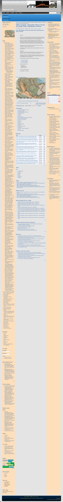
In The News (5, 26)
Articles (5, 333)
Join (5, 474)
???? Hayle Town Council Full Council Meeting (25, 241)
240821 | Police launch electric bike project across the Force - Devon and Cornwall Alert (9, 89)
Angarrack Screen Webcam (52, 28)
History (6, 465)
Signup (6, 476)
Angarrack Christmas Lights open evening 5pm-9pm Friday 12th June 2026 (54, 80)
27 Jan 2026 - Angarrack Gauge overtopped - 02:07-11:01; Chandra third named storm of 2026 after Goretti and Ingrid (54, 149)
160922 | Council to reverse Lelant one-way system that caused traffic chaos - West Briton (9, 162)
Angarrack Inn (7, 439)
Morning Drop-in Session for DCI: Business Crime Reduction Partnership (29, 235)
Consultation (51, 141)
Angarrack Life (8, 9)
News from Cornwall (6, 24)
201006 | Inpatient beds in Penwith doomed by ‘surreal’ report (9, 448)
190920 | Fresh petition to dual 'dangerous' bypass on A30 (9, 224)
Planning (11, 467)
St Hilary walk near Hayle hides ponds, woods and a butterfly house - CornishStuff (31, 208)
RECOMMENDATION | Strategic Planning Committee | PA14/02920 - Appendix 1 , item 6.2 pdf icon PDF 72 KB (10, 370)
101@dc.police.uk (51, 36)
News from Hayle (6, 42)
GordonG (19, 116)
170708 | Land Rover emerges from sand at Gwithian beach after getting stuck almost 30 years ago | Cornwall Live (9, 186)
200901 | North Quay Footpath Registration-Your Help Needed (9, 71)
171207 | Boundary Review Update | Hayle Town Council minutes (9, 127)
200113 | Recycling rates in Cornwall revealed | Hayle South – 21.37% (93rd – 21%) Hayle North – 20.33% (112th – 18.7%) (9, 138)
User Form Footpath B (24, 61)
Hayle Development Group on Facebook (24, 117)
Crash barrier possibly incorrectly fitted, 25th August (26, 225)
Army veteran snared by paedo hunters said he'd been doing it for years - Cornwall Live (31, 209)
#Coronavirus (5, 460)
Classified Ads (6, 335)
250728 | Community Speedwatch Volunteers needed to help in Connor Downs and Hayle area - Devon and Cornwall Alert (9, 100)
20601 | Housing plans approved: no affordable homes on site (8, 249)
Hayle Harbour (6, 294)
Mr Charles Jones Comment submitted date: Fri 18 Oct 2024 (54, 134)
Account (6, 473)
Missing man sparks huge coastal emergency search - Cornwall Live (28, 201)
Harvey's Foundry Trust (7, 300)
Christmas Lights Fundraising (9, 430)
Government (4, 463)
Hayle (12, 463)
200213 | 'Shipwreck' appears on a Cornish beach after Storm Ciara (9, 108)
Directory (5, 336)
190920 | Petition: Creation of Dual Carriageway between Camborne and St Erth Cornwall (9, 228)
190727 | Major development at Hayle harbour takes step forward (27, 184)
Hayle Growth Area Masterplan (9, 320)
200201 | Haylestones (8, 125)
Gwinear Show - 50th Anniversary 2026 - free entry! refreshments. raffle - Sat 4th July (54, 44)
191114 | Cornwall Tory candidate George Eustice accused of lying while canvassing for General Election (9, 134)
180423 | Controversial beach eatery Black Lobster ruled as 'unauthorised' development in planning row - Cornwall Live (9, 206)
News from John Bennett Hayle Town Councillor (9, 270)
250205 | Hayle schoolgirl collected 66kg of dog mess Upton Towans (9, 93)
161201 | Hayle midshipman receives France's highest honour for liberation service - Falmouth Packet (9, 176)
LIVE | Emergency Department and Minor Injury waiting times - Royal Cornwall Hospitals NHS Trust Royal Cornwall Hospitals (54, 25)
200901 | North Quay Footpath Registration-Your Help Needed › (40, 103)
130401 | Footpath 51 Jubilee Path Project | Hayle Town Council (27, 182)
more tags (14, 468)
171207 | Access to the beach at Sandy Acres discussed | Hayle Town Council (8, 120)
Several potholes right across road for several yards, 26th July (27, 230)
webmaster (19, 130)
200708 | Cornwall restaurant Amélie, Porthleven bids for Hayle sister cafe (9, 243)
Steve (19, 129)
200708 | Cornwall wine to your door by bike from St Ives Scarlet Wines (9, 246)
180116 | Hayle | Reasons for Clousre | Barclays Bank (9, 198)
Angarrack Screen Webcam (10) (10, 385)
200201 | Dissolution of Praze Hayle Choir (8, 280)
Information (10, 465)
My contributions (19, 1)
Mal (18, 122)
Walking (39, 28)
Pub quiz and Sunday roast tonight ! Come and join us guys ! (10, 453)
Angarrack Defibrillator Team (22, 109)
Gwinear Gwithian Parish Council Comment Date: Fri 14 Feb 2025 (54, 127)
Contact (6, 436)
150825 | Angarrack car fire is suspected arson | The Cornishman (9, 262)
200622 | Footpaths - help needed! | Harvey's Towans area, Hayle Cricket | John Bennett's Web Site (9, 68)
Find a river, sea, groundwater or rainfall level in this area (54, 31)
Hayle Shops (6, 295)
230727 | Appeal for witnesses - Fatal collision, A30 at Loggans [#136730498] (9, 80)
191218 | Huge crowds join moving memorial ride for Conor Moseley (9, 239)
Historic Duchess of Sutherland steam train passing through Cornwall (54, 169)
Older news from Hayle (8, 271)
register (29, 105)
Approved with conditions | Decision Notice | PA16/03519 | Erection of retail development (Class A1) (54, 53)
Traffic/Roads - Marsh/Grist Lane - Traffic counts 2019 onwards (26, 153)
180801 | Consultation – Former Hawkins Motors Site (9, 210)
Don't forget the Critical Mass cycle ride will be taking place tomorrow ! (29, 240)
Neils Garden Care (21, 126)
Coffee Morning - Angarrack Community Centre (9, 429)
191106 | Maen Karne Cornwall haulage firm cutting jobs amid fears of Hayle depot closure (9, 233)
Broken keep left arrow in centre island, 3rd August (26, 229)
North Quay (35, 28)
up (30, 103)
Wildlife (5, 310)
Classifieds (12, 12)
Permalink (39, 105)
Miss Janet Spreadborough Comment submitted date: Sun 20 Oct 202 (54, 130)
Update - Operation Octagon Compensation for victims (9, 446)
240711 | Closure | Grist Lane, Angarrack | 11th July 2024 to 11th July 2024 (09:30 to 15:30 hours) (9, 252)
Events (4, 12)
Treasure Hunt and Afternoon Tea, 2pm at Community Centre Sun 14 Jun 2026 (54, 87)
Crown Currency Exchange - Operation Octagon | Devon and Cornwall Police (9, 289)
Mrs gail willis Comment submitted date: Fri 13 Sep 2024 (54, 136)
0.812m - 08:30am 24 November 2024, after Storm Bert (54, 139)
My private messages (10, 1)
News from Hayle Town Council (9, 291)
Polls (4, 340)
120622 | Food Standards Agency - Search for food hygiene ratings (9, 312)
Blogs (5, 334)
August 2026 (54, 94)
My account (4, 1)
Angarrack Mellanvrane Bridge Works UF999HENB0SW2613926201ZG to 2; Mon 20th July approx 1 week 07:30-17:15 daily (54, 67)
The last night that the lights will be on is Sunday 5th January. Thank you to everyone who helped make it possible (54, 163)
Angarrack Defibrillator (53, 50)
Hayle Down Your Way (7, 328)
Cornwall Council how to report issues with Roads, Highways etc (54, 124)
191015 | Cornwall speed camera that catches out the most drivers (9, 123)
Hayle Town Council (21, 119)
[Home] (42, 7)
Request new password (8, 358)
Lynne (19, 121)
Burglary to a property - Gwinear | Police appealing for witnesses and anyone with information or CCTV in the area (9, 256)
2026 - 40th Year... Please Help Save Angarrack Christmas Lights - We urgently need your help (54, 75)
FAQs (16, 12)
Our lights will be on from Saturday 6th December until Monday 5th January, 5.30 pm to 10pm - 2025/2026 (54, 153)
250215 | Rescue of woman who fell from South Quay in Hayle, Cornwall (9, 49)
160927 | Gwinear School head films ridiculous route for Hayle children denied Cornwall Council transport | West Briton (9, 166)
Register (6, 475)
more (45, 219)
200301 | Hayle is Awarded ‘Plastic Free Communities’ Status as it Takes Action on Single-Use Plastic (9, 111)
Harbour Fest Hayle (8, 152)
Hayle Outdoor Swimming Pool (9, 292)
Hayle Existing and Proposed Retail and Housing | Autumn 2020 (54, 47)
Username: (5, 350)
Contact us (20, 12)
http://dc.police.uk (56, 34)
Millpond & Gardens (7, 309)
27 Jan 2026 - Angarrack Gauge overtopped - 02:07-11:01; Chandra (54, 116)
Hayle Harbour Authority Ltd (8, 298)
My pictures (24, 1)
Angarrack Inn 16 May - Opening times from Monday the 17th (54, 171)
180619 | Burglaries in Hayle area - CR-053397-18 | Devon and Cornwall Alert (9, 278)
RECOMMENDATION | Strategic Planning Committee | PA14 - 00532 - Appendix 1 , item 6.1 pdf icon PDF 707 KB (9, 366)
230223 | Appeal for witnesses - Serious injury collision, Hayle (9, 74)
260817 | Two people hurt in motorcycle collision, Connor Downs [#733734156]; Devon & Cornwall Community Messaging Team (26, 137)
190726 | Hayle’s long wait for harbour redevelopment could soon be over (28, 185)
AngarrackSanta (20, 113)
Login (26, 105)
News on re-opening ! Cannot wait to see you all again (54, 173)
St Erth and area (6, 327)
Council (10, 461)
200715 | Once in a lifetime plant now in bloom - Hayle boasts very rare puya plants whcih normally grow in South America (9, 146)
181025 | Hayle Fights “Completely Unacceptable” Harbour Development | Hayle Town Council (9, 218)
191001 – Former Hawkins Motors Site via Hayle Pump (9, 231)
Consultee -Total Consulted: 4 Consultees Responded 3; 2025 (54, 121)
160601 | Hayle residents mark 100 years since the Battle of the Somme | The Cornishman (9, 155)
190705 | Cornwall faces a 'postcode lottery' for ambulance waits (9, 63)
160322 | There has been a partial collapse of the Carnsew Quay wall (9, 317)
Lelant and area (6, 326)
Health (4, 465)
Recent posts (6, 341)
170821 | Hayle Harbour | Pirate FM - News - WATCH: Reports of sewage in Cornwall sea (9, 195)
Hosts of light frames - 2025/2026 (54, 161)
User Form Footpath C (24, 62)
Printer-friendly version (20, 105)
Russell (19, 127)
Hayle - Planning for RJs (9, 268)
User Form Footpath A (24, 60)
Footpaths (27, 28)
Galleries (7, 12)
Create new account (8, 357)
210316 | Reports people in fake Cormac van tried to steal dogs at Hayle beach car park (9, 150)
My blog (15, 1)
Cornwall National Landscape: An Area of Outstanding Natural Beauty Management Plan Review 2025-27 (54, 197)
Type (17, 169)
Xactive (59, 498)
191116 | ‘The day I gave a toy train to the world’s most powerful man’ (9, 237)
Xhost (53, 499)
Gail (18, 115)
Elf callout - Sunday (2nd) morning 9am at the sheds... (54, 60)
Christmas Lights (5, 461)
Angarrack (6, 363)
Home (17, 22)
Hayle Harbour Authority (22, 118)
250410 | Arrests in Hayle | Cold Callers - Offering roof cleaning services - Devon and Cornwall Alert (9, 96)
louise (19, 120)
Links (5, 338)
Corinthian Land (20, 28)
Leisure (32, 28)
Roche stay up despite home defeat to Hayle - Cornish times (27, 207)
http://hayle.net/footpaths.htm (21, 77)
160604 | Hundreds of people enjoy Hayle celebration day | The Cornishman (8, 158)
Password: (5, 353)
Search (5, 342)
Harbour (8, 463)
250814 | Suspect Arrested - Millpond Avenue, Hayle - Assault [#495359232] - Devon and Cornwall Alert (9, 104)
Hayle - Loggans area (7, 293)
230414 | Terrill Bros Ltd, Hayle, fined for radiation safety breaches (9, 77)
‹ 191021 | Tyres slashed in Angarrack (22, 103)
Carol (19, 114)
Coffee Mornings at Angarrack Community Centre (9, 441)
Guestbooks (5, 337)
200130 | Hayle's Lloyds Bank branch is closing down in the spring (9, 142)
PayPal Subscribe (6, 339)
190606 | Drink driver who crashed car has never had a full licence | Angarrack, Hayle (9, 221)
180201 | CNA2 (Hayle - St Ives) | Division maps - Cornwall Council (9, 130)
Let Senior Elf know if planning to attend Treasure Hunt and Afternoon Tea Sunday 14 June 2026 (54, 84)
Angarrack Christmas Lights (9, 427)
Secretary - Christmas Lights (22, 128)
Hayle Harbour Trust (7, 299)
